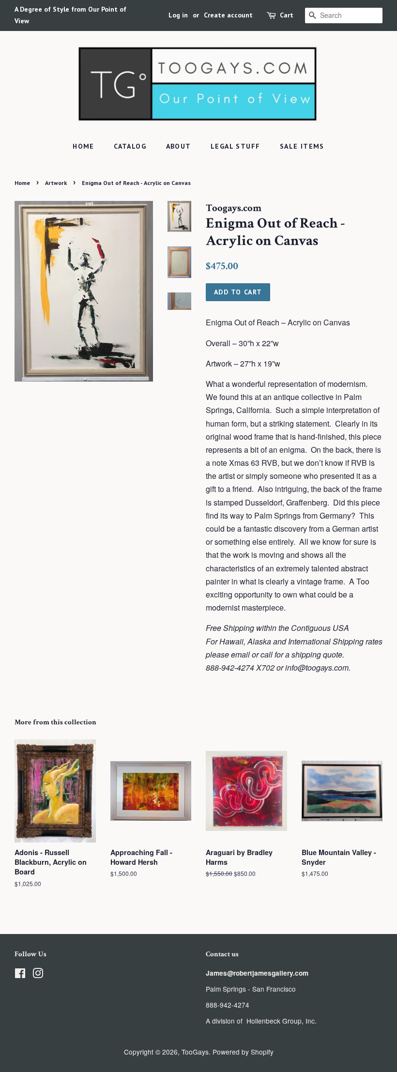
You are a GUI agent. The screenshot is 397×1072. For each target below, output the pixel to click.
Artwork (56, 182)
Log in (178, 15)
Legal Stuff (235, 146)
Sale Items (302, 146)
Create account (228, 15)
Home (83, 146)
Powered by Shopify (243, 1052)
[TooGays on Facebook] (20, 975)
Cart (286, 15)
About (178, 146)
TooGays (195, 1052)
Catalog (130, 146)
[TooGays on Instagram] (37, 975)
